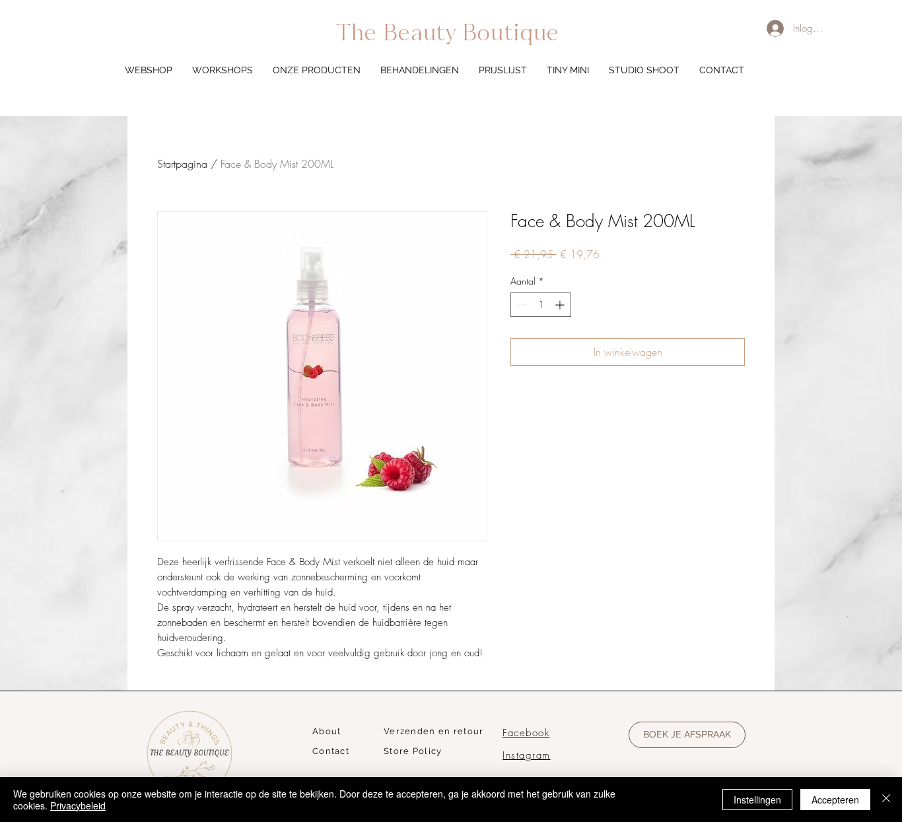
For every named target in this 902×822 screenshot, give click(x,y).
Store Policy (413, 751)
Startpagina (182, 163)
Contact (330, 751)
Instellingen (757, 799)
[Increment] (561, 304)
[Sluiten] (886, 799)
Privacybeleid (78, 805)
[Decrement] (520, 304)
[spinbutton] (541, 304)
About (326, 731)
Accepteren (835, 799)
